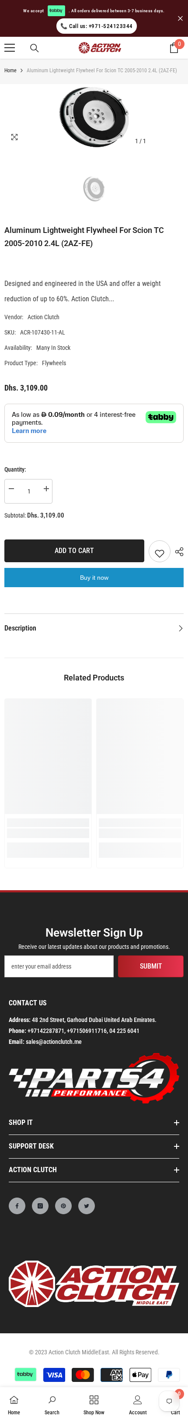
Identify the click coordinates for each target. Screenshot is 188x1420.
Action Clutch (43, 317)
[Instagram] (40, 1206)
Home (10, 70)
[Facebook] (17, 1206)
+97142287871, (47, 1030)
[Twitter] (86, 1206)
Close (180, 18)
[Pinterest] (63, 1206)
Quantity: (15, 469)
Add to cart (74, 550)
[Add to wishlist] (160, 551)
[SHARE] (177, 551)
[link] (48, 833)
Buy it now (94, 577)
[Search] (34, 48)
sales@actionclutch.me (54, 1041)
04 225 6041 (124, 1030)
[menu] (9, 47)
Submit (151, 966)
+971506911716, (87, 1030)
